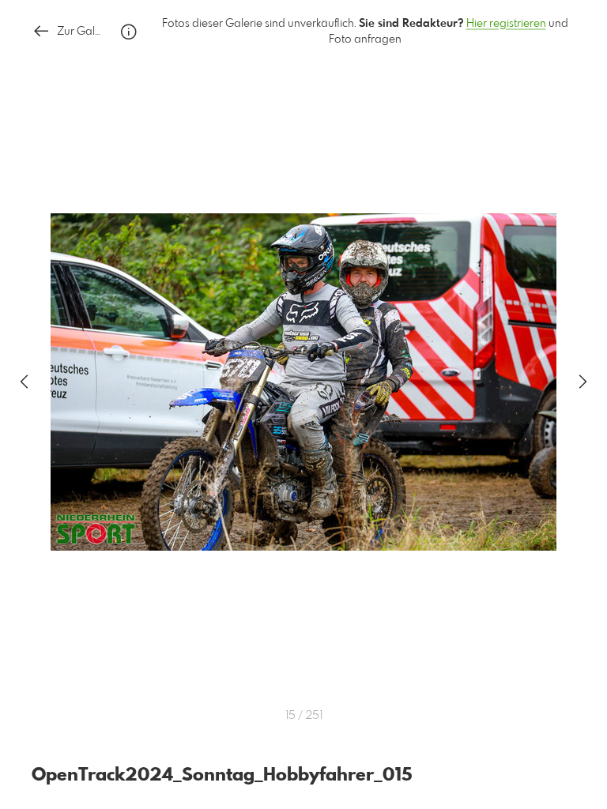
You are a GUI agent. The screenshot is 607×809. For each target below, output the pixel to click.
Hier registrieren (506, 23)
